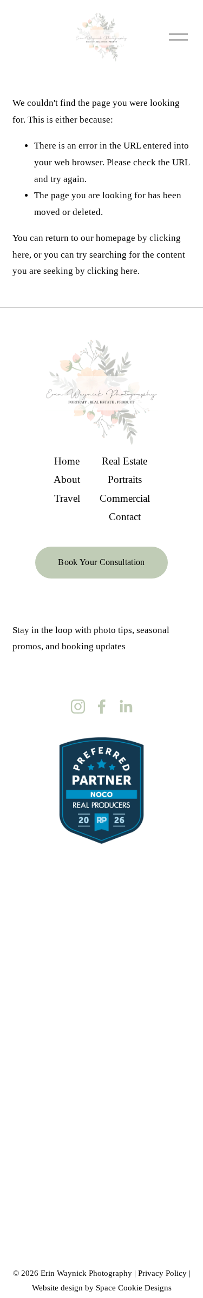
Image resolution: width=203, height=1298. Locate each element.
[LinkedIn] (125, 706)
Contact (125, 516)
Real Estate (124, 461)
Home (67, 461)
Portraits (125, 479)
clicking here (112, 271)
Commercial (125, 498)
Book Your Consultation (101, 562)
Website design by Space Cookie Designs (102, 1287)
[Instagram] (78, 706)
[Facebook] (101, 706)
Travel (67, 498)
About (67, 479)
